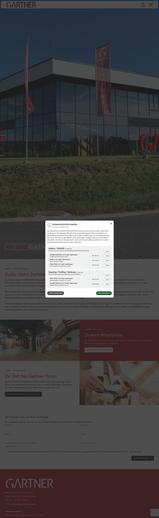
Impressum (55, 227)
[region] (79, 267)
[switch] (106, 251)
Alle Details (95, 255)
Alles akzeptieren (104, 293)
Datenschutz (65, 227)
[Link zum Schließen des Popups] (111, 223)
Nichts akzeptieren (55, 293)
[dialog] (79, 258)
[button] (104, 251)
